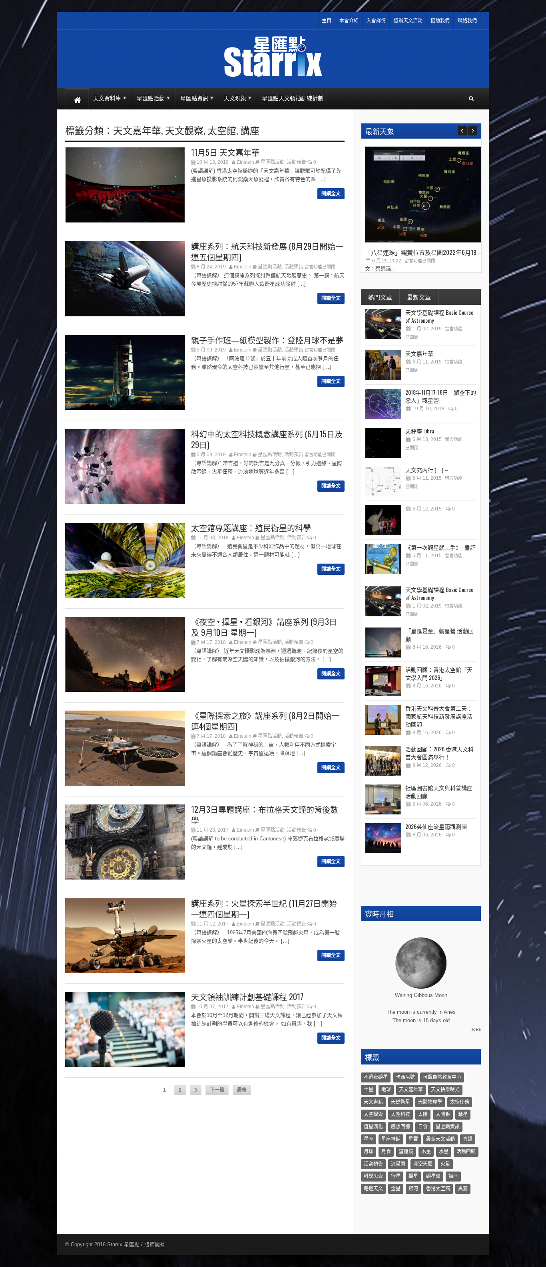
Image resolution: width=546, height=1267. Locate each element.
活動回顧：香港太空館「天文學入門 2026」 (438, 673)
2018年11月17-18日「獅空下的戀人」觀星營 (440, 396)
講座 (249, 130)
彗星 (463, 1114)
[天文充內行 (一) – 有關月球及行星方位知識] (383, 481)
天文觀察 (184, 130)
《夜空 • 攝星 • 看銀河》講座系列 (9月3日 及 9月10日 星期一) (264, 627)
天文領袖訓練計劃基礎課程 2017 (247, 997)
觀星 (413, 1176)
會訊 (467, 1139)
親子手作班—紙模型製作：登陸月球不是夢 (267, 340)
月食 (386, 1151)
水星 (443, 1151)
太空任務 (459, 1102)
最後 (242, 1090)
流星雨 (398, 1164)
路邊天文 (373, 1189)
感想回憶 (400, 1127)
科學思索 (373, 1176)
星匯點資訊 (448, 1127)
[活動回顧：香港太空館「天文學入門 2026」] (383, 681)
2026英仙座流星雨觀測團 (436, 826)
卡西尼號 (405, 1077)
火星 (445, 1164)
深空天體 (422, 1164)
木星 (426, 1151)
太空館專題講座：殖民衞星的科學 (251, 528)
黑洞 (463, 1189)
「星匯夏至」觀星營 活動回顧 (439, 634)
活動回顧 (466, 1151)
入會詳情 (376, 21)
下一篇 (217, 1090)
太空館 (221, 130)
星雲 (413, 1139)
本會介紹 (349, 21)
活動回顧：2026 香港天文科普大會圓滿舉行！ (439, 753)
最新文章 (419, 296)
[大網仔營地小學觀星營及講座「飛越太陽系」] (383, 520)
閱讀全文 (331, 194)
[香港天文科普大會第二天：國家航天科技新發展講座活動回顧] (383, 720)
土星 (368, 1089)
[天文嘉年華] (383, 365)
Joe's (476, 1029)
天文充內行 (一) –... (428, 469)
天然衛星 (400, 1102)
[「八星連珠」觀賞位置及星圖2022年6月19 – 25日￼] (425, 241)
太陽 (423, 1114)
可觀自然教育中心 (442, 1077)
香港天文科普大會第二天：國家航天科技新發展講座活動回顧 (438, 716)
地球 (386, 1089)
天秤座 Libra (419, 431)
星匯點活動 (273, 162)
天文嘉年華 (137, 130)
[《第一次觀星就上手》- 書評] (383, 559)
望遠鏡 (406, 1151)
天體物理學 (430, 1102)
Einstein (245, 162)
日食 (423, 1127)
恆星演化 (373, 1127)
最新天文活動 (440, 1139)
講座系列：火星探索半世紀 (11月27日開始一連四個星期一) (264, 908)
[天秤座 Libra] (383, 443)
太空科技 (400, 1114)
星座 (368, 1139)
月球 (368, 1151)
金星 (396, 1189)
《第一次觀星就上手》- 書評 (440, 547)
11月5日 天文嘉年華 (225, 152)
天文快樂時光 (445, 1089)
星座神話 (391, 1139)
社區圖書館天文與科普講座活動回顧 (438, 791)
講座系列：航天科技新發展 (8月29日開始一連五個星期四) (267, 251)
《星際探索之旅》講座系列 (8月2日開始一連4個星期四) (265, 720)
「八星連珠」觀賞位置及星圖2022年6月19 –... (425, 252)
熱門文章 (380, 296)
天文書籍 (373, 1102)
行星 (396, 1176)
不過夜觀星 (376, 1077)
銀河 (413, 1189)
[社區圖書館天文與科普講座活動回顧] (383, 799)
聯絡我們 (467, 21)
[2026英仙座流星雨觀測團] (383, 838)
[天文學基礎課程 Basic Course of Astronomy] (383, 324)
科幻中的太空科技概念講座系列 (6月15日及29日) (267, 439)
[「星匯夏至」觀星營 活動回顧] (383, 642)
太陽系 (443, 1114)
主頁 (326, 21)
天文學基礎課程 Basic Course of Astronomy (439, 316)
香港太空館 (438, 1189)
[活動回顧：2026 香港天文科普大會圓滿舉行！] (383, 761)
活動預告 (296, 162)
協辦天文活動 (408, 21)
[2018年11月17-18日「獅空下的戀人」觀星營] (383, 404)
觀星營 (433, 1176)
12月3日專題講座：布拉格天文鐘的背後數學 (264, 814)
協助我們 (440, 21)
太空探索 (373, 1114)
